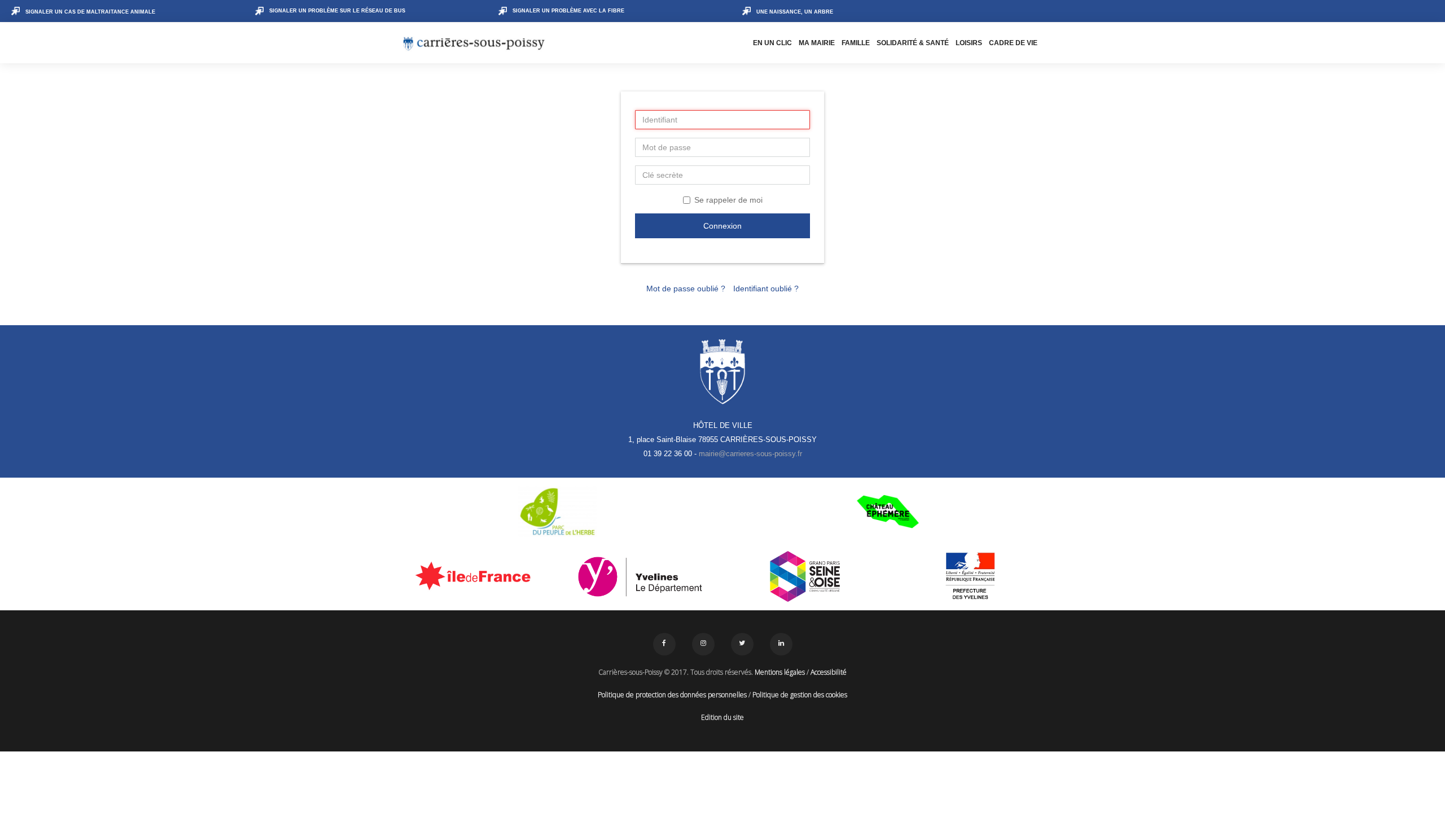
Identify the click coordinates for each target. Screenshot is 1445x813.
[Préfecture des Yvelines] (970, 576)
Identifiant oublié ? (766, 288)
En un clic (772, 43)
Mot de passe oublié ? (685, 288)
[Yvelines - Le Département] (640, 576)
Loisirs (969, 43)
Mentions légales (780, 672)
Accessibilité (829, 672)
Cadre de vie (1013, 43)
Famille (856, 43)
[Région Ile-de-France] (475, 575)
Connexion (722, 225)
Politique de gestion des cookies (799, 695)
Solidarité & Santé (913, 43)
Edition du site (722, 717)
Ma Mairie (817, 43)
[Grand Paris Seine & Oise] (805, 576)
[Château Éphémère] (887, 511)
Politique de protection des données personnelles (672, 695)
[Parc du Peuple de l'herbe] (557, 511)
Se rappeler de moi (728, 199)
